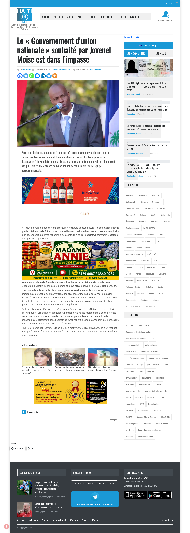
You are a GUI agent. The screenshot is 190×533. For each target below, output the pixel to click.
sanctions (157, 411)
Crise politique (151, 345)
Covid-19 (134, 17)
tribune (156, 300)
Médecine (151, 267)
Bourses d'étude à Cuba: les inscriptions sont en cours (147, 147)
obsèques (150, 274)
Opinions (162, 274)
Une (163, 307)
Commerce (157, 202)
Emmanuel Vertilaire (149, 352)
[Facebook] (20, 75)
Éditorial (121, 17)
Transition (147, 424)
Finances (150, 235)
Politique (58, 17)
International (106, 17)
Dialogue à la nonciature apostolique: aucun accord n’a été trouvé (36, 370)
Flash (161, 235)
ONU (142, 404)
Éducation (131, 114)
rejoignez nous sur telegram (95, 504)
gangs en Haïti (153, 365)
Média (128, 274)
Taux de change (150, 45)
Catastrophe (131, 202)
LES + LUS (161, 53)
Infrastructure (132, 378)
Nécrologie (130, 404)
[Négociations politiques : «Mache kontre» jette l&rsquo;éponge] (103, 357)
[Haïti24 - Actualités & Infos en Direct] (24, 20)
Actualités (130, 195)
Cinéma (144, 202)
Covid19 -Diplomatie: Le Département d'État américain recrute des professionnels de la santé (147, 86)
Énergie (167, 222)
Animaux (156, 195)
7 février (129, 326)
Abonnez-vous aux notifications (94, 483)
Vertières (130, 430)
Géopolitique (131, 241)
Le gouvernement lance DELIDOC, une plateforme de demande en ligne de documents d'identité (143, 168)
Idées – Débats (143, 248)
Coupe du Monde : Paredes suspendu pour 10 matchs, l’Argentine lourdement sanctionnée (47, 487)
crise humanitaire (133, 345)
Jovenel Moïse (144, 384)
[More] (54, 75)
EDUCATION (131, 352)
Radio (95, 520)
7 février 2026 (143, 326)
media (162, 267)
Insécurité (151, 254)
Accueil (45, 17)
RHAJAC (130, 411)
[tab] (136, 54)
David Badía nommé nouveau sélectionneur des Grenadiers (48, 505)
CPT (152, 339)
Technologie (138, 176)
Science (129, 293)
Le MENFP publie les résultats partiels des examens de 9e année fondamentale (146, 127)
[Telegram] (49, 75)
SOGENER (165, 417)
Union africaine (162, 424)
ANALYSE (143, 195)
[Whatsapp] (31, 75)
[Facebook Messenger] (37, 75)
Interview (145, 261)
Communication (132, 209)
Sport (80, 17)
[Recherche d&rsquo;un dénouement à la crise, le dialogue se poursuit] (70, 357)
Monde (138, 274)
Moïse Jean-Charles (155, 397)
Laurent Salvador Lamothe (156, 391)
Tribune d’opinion (133, 307)
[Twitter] (25, 75)
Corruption (148, 209)
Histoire (129, 248)
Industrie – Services (134, 254)
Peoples (129, 280)
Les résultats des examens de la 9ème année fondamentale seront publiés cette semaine (147, 107)
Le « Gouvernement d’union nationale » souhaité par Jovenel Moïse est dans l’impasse (64, 49)
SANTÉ (129, 417)
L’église (129, 267)
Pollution (149, 287)
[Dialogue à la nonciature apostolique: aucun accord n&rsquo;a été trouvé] (37, 357)
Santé (137, 94)
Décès (153, 215)
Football (129, 365)
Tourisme (144, 300)
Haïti (160, 241)
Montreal (139, 397)
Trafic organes (132, 424)
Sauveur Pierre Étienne (146, 417)
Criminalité (130, 215)
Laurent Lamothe (133, 391)
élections (130, 437)
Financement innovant (158, 358)
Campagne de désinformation (138, 332)
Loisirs (140, 267)
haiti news (130, 371)
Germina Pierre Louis (62, 70)
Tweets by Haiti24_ (133, 37)
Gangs (140, 365)
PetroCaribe (153, 404)
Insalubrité (146, 378)
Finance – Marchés (134, 235)
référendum (143, 411)
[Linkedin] (43, 75)
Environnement (132, 228)
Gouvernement (147, 241)
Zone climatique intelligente (149, 430)
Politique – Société (133, 287)
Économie (130, 222)
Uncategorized (151, 307)
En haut (165, 520)
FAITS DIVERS (149, 228)
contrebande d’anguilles (136, 339)
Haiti (166, 365)
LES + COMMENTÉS (136, 53)
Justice (156, 261)
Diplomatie (165, 215)
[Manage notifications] (6, 526)
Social (70, 17)
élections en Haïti (145, 437)
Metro (128, 397)
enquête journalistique (135, 358)
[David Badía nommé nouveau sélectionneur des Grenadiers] (24, 509)
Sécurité (140, 293)
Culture (91, 17)
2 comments (95, 70)
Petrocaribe (142, 280)
